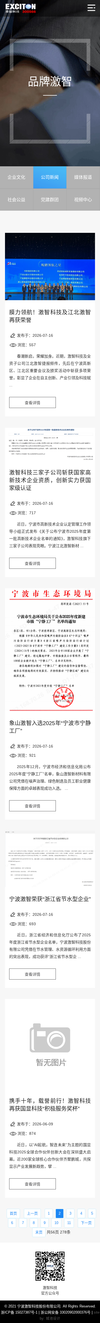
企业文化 (16, 177)
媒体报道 (83, 177)
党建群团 (50, 199)
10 (56, 1223)
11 (69, 1223)
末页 (38, 1232)
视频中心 (83, 199)
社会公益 (16, 199)
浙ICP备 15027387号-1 (19, 1312)
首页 (13, 1213)
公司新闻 (50, 177)
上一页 (32, 1213)
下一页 (86, 1223)
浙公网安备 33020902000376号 (66, 1312)
